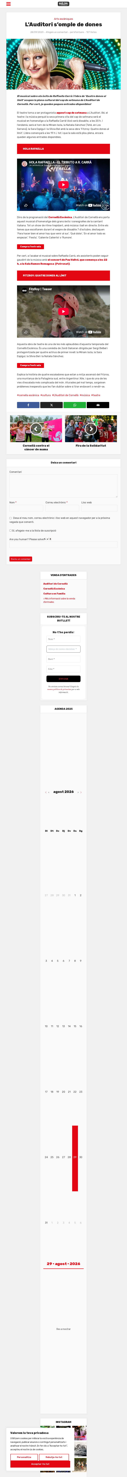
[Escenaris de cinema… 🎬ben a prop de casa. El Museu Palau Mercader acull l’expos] (79, 1449)
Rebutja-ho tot (54, 1457)
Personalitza (24, 1457)
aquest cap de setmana (71, 112)
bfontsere (79, 32)
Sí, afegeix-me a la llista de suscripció (33, 530)
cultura (46, 395)
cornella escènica (29, 395)
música (85, 395)
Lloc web (86, 502)
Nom (12, 502)
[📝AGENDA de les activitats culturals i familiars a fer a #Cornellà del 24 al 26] (79, 1433)
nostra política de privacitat (59, 689)
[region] (40, 1449)
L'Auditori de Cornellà (66, 395)
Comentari (15, 471)
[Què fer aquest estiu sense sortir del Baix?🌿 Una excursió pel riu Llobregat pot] (79, 1465)
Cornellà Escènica (60, 217)
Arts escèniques (63, 18)
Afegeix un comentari (57, 32)
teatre (96, 395)
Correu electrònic (57, 502)
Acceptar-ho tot (40, 1464)
